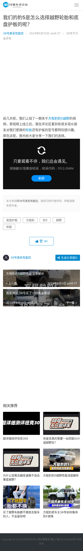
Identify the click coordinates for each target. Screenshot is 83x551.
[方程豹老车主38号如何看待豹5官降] (61, 497)
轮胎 (29, 130)
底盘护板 (12, 220)
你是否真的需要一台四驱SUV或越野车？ (61, 440)
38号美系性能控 (13, 33)
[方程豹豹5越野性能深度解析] (61, 460)
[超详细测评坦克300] (21, 423)
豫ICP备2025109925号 (63, 539)
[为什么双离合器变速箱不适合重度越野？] (21, 460)
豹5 (60, 118)
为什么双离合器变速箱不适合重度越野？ (21, 477)
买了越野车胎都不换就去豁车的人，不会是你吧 (21, 514)
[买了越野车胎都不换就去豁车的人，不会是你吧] (21, 497)
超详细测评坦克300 (15, 438)
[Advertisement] (41, 79)
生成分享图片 (69, 257)
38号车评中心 (29, 539)
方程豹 (53, 118)
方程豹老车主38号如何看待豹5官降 (60, 514)
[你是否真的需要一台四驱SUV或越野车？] (61, 423)
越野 (66, 118)
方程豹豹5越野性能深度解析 (61, 475)
